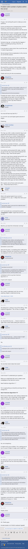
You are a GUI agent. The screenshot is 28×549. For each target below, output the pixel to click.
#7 (26, 234)
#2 (26, 82)
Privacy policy (18, 543)
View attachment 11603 (7, 296)
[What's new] (23, 1)
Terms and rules (10, 543)
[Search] (26, 1)
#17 (26, 457)
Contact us (3, 543)
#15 (26, 408)
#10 (26, 305)
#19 (26, 508)
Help (23, 543)
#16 (26, 427)
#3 (26, 111)
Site (2, 545)
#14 (26, 373)
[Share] (25, 19)
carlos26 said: (5, 85)
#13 (26, 361)
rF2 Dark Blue (5, 541)
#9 (26, 289)
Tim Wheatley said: (6, 237)
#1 (26, 19)
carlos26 (4, 11)
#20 (26, 519)
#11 (26, 318)
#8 (26, 262)
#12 (26, 331)
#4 (26, 130)
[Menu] (2, 1)
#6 (26, 223)
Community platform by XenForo (13, 547)
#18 (26, 472)
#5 (26, 193)
